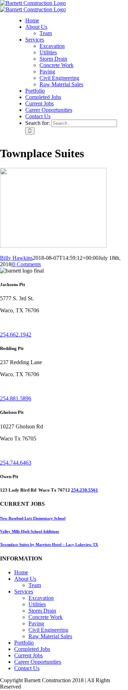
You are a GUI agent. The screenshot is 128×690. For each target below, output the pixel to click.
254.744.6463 (15, 463)
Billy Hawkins (16, 258)
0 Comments (26, 264)
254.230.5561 (84, 490)
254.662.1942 (15, 335)
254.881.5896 (15, 398)
